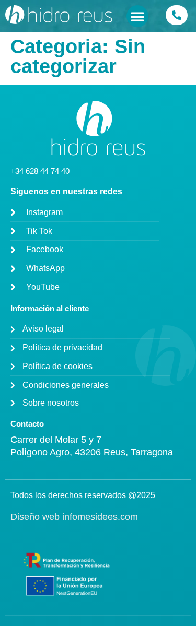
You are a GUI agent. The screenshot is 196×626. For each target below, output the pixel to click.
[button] (137, 16)
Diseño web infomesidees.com (74, 517)
